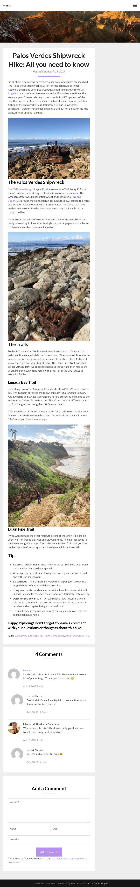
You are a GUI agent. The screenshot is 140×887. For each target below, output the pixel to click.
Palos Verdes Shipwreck (57, 635)
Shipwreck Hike (81, 635)
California (20, 635)
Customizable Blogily (97, 883)
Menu (7, 5)
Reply (40, 686)
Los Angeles (35, 635)
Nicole (27, 670)
